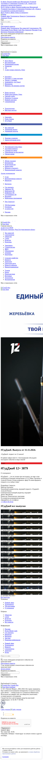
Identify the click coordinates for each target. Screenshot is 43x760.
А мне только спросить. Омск (15, 70)
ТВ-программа (10, 606)
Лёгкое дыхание (10, 161)
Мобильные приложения (13, 198)
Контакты (4, 32)
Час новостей (24, 28)
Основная (8, 207)
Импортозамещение (11, 267)
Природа (8, 260)
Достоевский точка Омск (13, 147)
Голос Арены (9, 119)
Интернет (8, 196)
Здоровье (8, 253)
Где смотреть (9, 187)
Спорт (7, 238)
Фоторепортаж (10, 279)
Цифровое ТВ (9, 193)
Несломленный (10, 62)
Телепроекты (14, 16)
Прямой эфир (5, 16)
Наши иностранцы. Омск (13, 94)
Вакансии (8, 180)
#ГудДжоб (8, 121)
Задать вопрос (5, 669)
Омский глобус (10, 96)
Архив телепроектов (8, 173)
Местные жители (10, 110)
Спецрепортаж (10, 101)
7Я (6, 68)
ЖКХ (6, 249)
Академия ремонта (11, 148)
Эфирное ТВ (9, 189)
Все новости (9, 622)
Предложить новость (8, 26)
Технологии (9, 278)
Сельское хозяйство (11, 258)
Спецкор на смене (11, 150)
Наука (7, 272)
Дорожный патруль (11, 131)
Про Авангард (27, 30)
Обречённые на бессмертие (14, 152)
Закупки (7, 638)
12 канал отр (9, 209)
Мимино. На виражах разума (15, 86)
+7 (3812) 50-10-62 (7, 502)
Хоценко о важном (11, 138)
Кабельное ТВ (9, 191)
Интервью (8, 276)
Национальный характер (13, 170)
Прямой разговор (11, 100)
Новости (23, 16)
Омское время (9, 154)
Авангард (4, 18)
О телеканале (9, 608)
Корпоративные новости (13, 178)
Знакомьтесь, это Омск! (13, 82)
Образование (9, 251)
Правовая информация (15, 32)
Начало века (9, 166)
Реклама (35, 30)
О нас (40, 30)
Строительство (10, 247)
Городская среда (10, 263)
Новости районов (11, 265)
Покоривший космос (12, 64)
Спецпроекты (30, 16)
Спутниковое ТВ (10, 194)
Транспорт (8, 261)
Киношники (9, 163)
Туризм (7, 270)
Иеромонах (8, 84)
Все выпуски (5, 597)
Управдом (8, 66)
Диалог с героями (11, 80)
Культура (8, 240)
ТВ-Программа (10, 205)
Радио (10, 18)
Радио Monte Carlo (15, 30)
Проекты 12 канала (11, 98)
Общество (8, 236)
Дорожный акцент (11, 129)
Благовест (8, 77)
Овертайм (8, 117)
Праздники (8, 254)
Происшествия (10, 274)
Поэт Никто (9, 61)
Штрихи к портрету (11, 168)
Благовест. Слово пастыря (14, 78)
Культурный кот (10, 164)
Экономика (8, 245)
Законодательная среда (12, 140)
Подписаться (6, 43)
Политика (8, 242)
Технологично (10, 108)
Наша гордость (10, 92)
